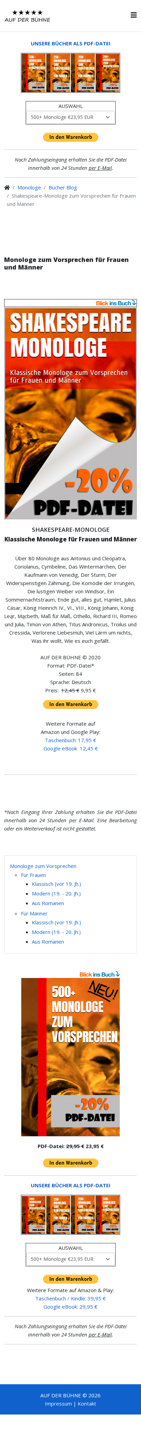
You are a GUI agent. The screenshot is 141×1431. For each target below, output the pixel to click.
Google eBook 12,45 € (70, 748)
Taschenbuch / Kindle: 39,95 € (70, 1298)
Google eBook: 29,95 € (70, 1306)
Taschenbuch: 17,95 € (70, 740)
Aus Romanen (48, 903)
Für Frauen (33, 874)
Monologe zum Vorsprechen (43, 865)
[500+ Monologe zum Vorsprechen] (70, 1057)
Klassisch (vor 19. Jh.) (56, 883)
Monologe (29, 187)
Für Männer (34, 913)
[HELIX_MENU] (134, 15)
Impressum (58, 1403)
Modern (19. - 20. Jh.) (56, 893)
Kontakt (87, 1403)
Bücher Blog (63, 187)
